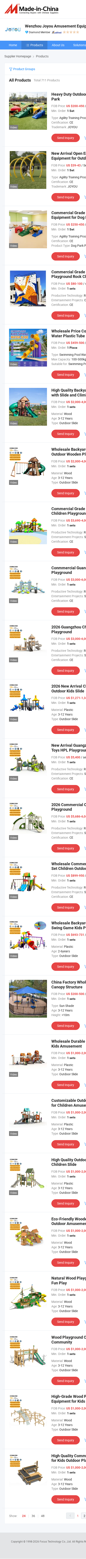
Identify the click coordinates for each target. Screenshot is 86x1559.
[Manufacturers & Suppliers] (32, 9)
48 (43, 1516)
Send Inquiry (65, 138)
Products (36, 45)
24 (24, 1516)
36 (33, 1516)
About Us (58, 45)
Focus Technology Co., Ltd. (56, 1541)
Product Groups (24, 69)
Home (13, 45)
